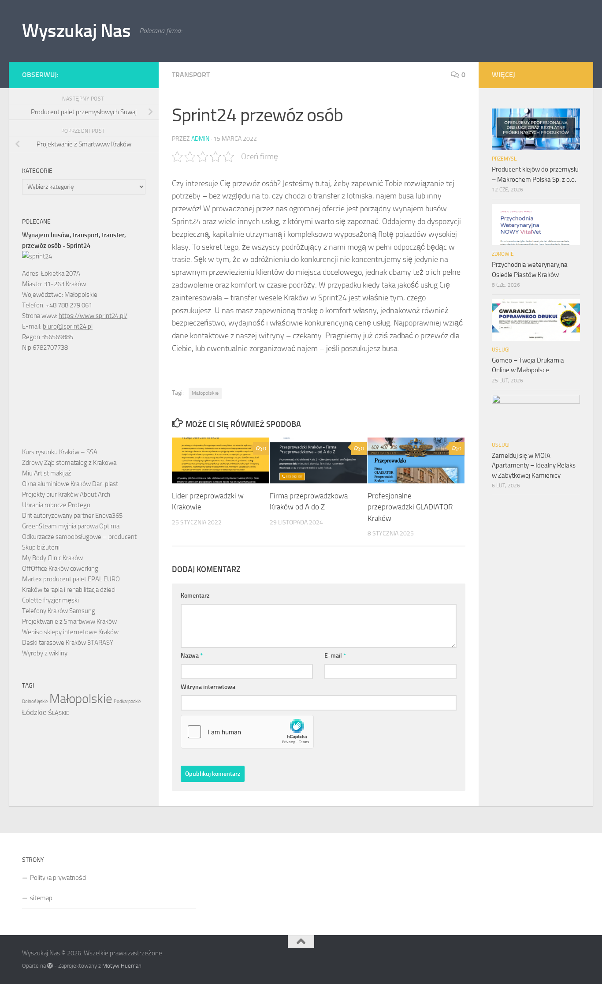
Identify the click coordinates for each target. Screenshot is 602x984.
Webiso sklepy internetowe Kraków (70, 632)
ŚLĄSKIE (58, 713)
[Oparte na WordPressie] (50, 966)
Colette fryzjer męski (50, 600)
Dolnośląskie (35, 701)
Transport (191, 75)
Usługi (500, 350)
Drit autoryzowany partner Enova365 (72, 516)
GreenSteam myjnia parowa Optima (70, 526)
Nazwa (192, 655)
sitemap (41, 898)
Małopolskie (205, 393)
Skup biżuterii (40, 547)
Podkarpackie (127, 701)
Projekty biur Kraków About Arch (66, 494)
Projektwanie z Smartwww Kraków (69, 621)
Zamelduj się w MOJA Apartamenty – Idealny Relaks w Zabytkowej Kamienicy (534, 465)
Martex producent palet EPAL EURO (71, 579)
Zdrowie (503, 254)
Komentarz (195, 595)
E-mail (335, 655)
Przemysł (504, 159)
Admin (200, 138)
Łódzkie (34, 712)
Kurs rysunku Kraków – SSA (59, 452)
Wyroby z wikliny (44, 653)
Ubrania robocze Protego (56, 505)
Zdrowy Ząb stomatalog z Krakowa (69, 463)
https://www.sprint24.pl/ (93, 316)
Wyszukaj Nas (76, 31)
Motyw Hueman (121, 965)
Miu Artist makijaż (46, 473)
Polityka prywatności (58, 878)
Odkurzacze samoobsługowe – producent (79, 537)
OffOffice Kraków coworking (60, 568)
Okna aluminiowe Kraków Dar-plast (70, 484)
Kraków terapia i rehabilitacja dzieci (68, 590)
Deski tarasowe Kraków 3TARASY (67, 643)
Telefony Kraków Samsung (58, 611)
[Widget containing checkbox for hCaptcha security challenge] (247, 731)
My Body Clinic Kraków (52, 558)
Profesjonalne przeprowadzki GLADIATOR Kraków (410, 507)
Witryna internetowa (208, 687)
